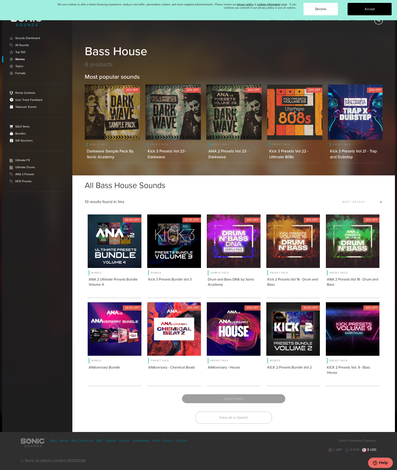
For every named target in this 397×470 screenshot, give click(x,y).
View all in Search (233, 417)
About (64, 441)
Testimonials (140, 441)
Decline (320, 9)
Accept (370, 9)
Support (110, 441)
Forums (124, 441)
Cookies (181, 441)
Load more (233, 398)
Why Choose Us (82, 441)
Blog (53, 441)
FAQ (99, 441)
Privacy (168, 441)
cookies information (268, 4)
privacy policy (245, 4)
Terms (156, 441)
